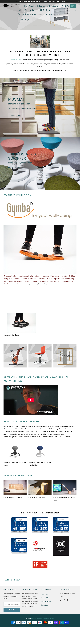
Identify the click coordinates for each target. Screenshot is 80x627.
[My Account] (65, 6)
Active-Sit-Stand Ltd (36, 618)
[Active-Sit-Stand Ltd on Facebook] (64, 600)
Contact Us (44, 605)
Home (25, 6)
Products (32, 6)
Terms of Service (46, 601)
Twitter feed (12, 579)
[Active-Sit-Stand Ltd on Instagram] (68, 600)
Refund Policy (45, 598)
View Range (25, 20)
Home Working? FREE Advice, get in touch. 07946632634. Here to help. (40, 1)
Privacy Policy (45, 594)
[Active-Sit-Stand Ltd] (12, 5)
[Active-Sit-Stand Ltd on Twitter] (61, 600)
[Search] (68, 6)
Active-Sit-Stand (16, 59)
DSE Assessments (42, 6)
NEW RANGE (16, 116)
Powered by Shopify (48, 618)
